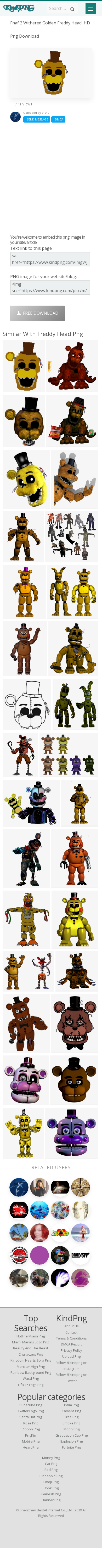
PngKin (30, 1435)
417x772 (12, 884)
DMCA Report (71, 1344)
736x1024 (13, 559)
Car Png (51, 1463)
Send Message (36, 119)
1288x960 (50, 773)
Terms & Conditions (71, 1338)
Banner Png (51, 1500)
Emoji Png (51, 1481)
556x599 (12, 1101)
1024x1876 (73, 823)
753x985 (12, 1155)
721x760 (57, 615)
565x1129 (13, 615)
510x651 (12, 727)
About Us (71, 1326)
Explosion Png (71, 1441)
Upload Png (71, 1356)
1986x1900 (57, 1155)
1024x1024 (63, 884)
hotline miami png (30, 1336)
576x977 (12, 673)
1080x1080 (58, 389)
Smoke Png (71, 1423)
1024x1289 (14, 444)
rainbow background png (30, 1372)
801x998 (12, 773)
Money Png (51, 1457)
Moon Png (72, 1429)
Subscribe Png (30, 1405)
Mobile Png (30, 1441)
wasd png (31, 1378)
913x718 (12, 988)
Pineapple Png (51, 1475)
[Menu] (91, 8)
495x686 (12, 389)
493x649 (12, 1049)
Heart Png (30, 1447)
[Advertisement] (51, 178)
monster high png (31, 1366)
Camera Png (71, 1411)
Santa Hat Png (30, 1417)
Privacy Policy (71, 1350)
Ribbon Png (31, 1429)
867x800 (65, 988)
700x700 (62, 727)
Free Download (39, 313)
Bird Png (51, 1469)
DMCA (58, 119)
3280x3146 (57, 559)
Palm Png (71, 1405)
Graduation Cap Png (71, 1435)
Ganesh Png (51, 1494)
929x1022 (59, 673)
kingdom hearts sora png (30, 1360)
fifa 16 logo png (30, 1384)
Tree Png (71, 1417)
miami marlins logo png (30, 1342)
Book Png (51, 1488)
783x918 (12, 945)
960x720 (56, 444)
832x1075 (62, 505)
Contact (71, 1332)
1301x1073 (14, 823)
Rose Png (30, 1423)
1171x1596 (14, 505)
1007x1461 (63, 945)
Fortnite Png (71, 1447)
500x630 (61, 1049)
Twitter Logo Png (31, 1411)
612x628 (60, 1101)
